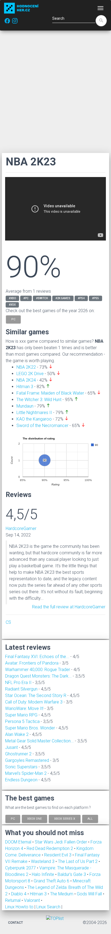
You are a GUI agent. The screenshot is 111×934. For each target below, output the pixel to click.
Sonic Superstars (21, 766)
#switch (42, 298)
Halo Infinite (43, 874)
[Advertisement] (55, 91)
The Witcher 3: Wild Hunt (38, 399)
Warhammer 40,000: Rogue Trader (37, 669)
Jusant (11, 747)
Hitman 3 (24, 386)
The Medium (62, 893)
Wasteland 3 (43, 861)
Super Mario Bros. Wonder (30, 727)
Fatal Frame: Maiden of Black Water (50, 393)
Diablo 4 (19, 893)
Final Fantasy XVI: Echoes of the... (37, 656)
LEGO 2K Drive (30, 373)
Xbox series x (64, 818)
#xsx (12, 304)
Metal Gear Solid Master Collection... (39, 740)
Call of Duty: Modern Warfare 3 (34, 702)
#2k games (63, 298)
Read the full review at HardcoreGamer (68, 606)
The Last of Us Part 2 (78, 861)
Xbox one (34, 818)
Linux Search (48, 906)
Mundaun (24, 406)
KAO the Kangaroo (34, 419)
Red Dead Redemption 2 (50, 848)
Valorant (32, 900)
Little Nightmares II (34, 412)
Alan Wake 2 (17, 734)
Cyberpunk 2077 (21, 867)
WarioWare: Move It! (24, 708)
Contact (15, 923)
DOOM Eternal (18, 842)
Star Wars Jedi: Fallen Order (61, 842)
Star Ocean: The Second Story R (35, 695)
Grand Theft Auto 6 (52, 880)
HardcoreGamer (21, 528)
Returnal (13, 900)
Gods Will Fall (90, 893)
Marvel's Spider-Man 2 (26, 773)
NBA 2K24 (26, 380)
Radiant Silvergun (21, 689)
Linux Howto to (19, 906)
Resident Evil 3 (58, 855)
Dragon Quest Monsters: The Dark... (38, 676)
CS (8, 622)
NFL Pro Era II (18, 682)
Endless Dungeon (21, 779)
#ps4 (81, 298)
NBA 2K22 (26, 367)
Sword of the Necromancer (42, 425)
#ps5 (95, 298)
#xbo (12, 298)
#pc (26, 298)
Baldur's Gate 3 (72, 874)
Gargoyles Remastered (27, 760)
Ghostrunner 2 (18, 753)
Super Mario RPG (21, 715)
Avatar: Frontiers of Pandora (31, 663)
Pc (13, 818)
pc (13, 319)
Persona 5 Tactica (22, 721)
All (90, 818)
